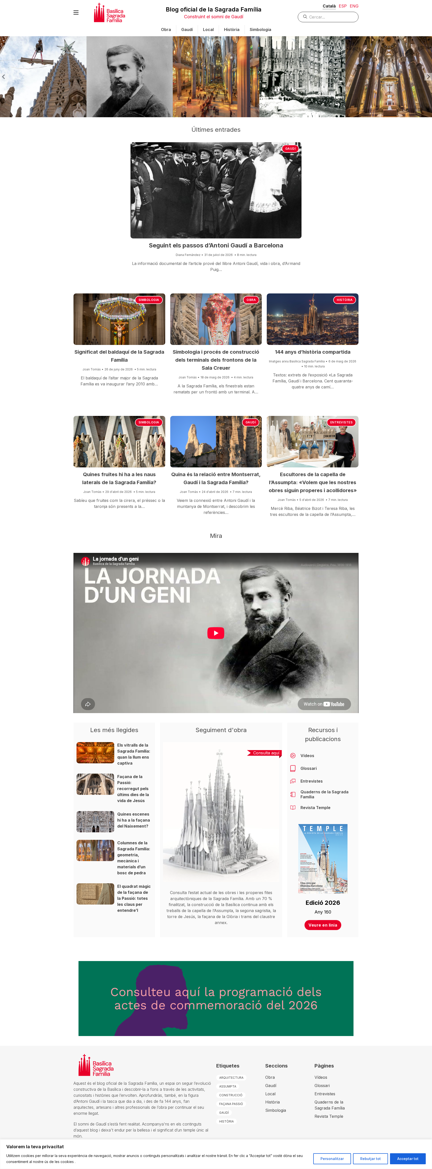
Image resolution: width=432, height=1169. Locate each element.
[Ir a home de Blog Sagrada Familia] (109, 12)
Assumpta (227, 1086)
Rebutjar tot (370, 1159)
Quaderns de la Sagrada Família (324, 794)
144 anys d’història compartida (312, 352)
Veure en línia (322, 925)
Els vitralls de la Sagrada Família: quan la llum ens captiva (133, 754)
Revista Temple (315, 807)
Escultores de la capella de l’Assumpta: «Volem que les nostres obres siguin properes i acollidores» (313, 482)
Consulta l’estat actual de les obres (203, 892)
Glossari (308, 768)
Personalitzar (332, 1159)
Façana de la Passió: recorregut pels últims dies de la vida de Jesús (133, 788)
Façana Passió (231, 1104)
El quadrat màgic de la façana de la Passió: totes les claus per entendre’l (134, 898)
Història (232, 29)
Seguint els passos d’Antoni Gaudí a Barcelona (216, 245)
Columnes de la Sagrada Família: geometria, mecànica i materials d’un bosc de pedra (133, 857)
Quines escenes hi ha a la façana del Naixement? (133, 820)
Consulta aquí (266, 752)
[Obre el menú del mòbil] (76, 12)
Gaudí (187, 29)
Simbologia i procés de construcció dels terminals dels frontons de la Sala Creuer (216, 360)
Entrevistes (341, 422)
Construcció (230, 1095)
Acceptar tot (407, 1159)
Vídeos (307, 755)
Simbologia (260, 29)
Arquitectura (231, 1078)
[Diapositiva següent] (428, 76)
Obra (166, 29)
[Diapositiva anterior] (4, 76)
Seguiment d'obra (221, 730)
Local (208, 29)
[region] (216, 1154)
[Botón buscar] (305, 17)
